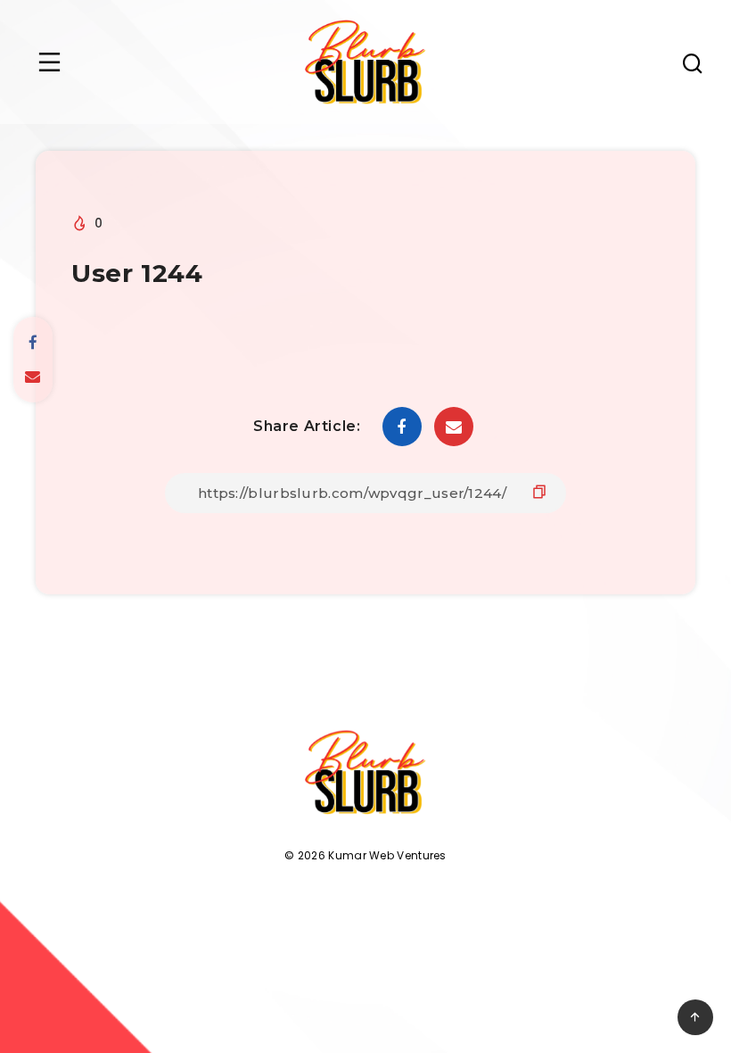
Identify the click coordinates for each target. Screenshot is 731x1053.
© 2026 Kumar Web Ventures (365, 855)
